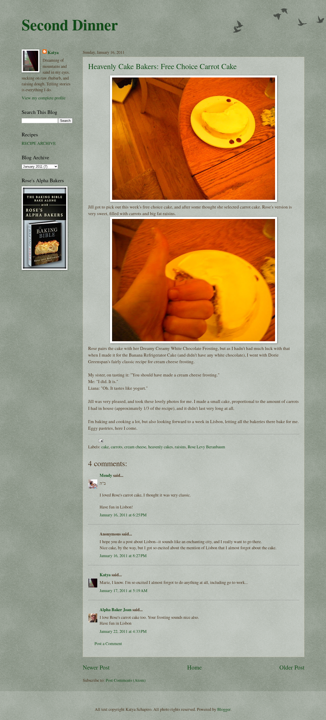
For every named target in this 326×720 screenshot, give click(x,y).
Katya (105, 574)
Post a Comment (108, 643)
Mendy (106, 475)
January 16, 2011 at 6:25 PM (123, 515)
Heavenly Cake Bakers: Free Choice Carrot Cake (162, 66)
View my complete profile (43, 98)
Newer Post (96, 667)
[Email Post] (100, 440)
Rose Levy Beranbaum (206, 447)
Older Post (291, 667)
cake (105, 447)
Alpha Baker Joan (115, 609)
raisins (180, 447)
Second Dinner (70, 24)
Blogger (223, 709)
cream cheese (135, 447)
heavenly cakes (160, 447)
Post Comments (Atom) (126, 680)
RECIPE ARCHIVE (39, 143)
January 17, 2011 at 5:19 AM (123, 590)
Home (194, 667)
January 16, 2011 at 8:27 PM (123, 555)
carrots (116, 447)
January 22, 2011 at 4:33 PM (123, 631)
